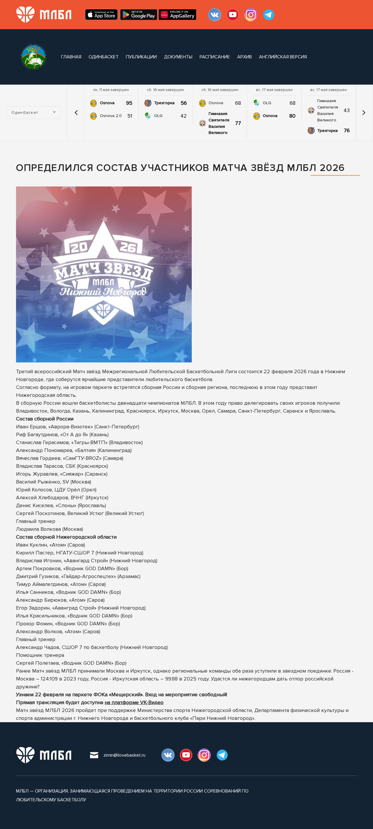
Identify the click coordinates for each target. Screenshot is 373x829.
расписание (215, 57)
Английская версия (283, 57)
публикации (141, 57)
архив (244, 57)
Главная (71, 57)
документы (178, 57)
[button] (76, 112)
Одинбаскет (104, 57)
